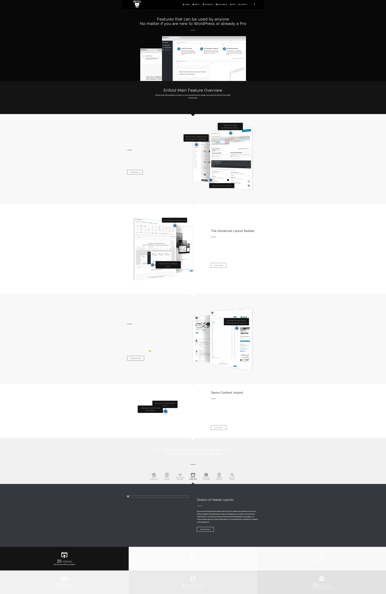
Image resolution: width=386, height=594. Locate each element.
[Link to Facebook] (254, 4)
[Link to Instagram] (257, 4)
